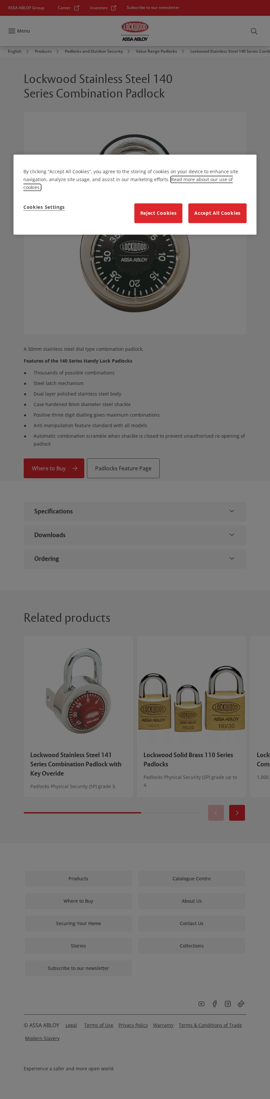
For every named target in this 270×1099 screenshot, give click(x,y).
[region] (135, 194)
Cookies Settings (44, 207)
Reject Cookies (158, 213)
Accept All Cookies (217, 213)
